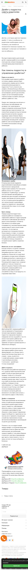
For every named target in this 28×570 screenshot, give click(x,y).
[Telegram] (9, 540)
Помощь (4, 528)
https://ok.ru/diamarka (17, 481)
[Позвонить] (25, 2)
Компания (4, 523)
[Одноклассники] (12, 540)
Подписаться (14, 516)
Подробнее (5, 562)
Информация (5, 525)
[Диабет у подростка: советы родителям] (14, 33)
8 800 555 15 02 (6, 533)
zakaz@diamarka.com (7, 536)
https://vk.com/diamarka (17, 479)
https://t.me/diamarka (20, 483)
